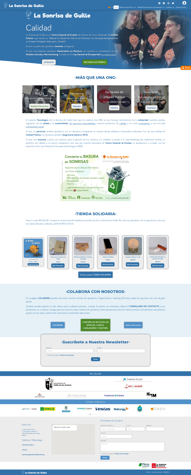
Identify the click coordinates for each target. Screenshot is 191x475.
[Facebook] (164, 3)
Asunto (102, 433)
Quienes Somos (181, 7)
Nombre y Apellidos (106, 425)
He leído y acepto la (61, 355)
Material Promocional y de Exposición (150, 7)
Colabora (169, 7)
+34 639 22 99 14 (28, 445)
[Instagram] (168, 3)
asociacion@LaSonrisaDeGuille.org (33, 455)
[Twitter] (173, 3)
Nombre (48, 348)
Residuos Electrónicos (126, 7)
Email (99, 348)
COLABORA (44, 298)
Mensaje (103, 440)
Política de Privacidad (67, 355)
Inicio (116, 7)
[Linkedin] (159, 3)
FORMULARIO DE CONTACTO (144, 306)
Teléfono (149, 425)
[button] (24, 409)
